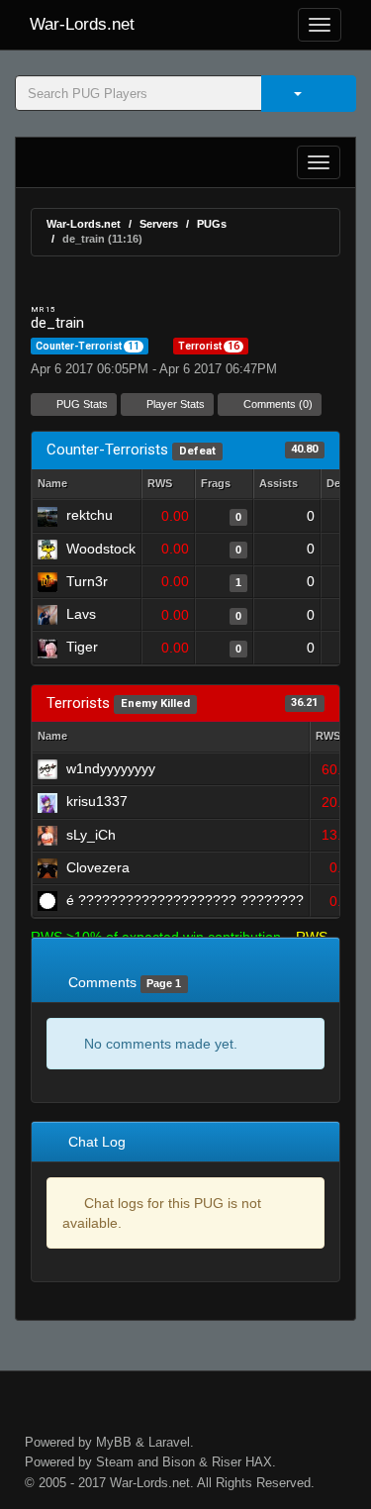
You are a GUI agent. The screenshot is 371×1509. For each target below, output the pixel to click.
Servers (158, 224)
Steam (115, 1462)
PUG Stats (80, 404)
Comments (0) (276, 404)
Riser (226, 1462)
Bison (178, 1462)
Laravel (169, 1442)
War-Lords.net (82, 24)
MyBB (114, 1442)
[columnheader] (168, 484)
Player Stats (174, 404)
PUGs (212, 224)
